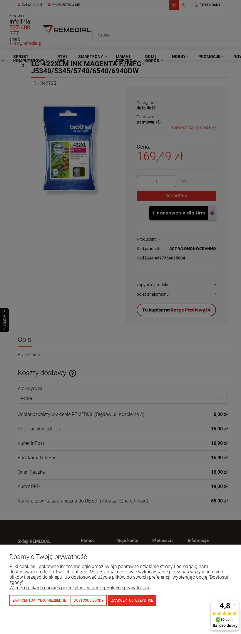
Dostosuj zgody (88, 600)
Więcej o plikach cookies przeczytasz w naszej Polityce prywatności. (79, 587)
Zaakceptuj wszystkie (132, 600)
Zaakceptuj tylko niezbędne (39, 600)
